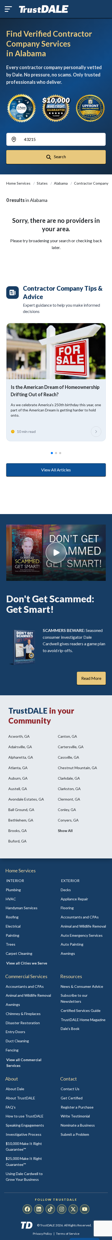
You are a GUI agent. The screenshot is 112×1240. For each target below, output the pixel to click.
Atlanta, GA (18, 767)
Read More (91, 678)
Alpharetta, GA (20, 757)
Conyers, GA (68, 820)
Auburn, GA (18, 778)
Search (59, 156)
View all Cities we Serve (26, 963)
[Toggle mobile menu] (8, 9)
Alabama (61, 183)
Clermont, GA (69, 799)
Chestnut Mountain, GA (77, 767)
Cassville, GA (68, 757)
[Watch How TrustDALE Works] (56, 553)
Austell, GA (17, 788)
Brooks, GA (17, 830)
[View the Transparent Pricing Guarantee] (90, 108)
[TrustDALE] (44, 9)
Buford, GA (17, 841)
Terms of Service (67, 1234)
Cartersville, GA (71, 747)
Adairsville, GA (20, 747)
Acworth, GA (19, 736)
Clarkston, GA (69, 788)
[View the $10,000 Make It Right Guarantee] (56, 108)
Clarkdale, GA (69, 778)
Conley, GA (67, 809)
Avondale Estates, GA (26, 799)
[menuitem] (28, 890)
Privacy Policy (42, 1234)
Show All (65, 830)
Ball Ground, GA (21, 809)
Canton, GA (67, 736)
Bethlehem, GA (20, 820)
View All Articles (56, 469)
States (42, 183)
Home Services (18, 183)
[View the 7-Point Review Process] (21, 108)
